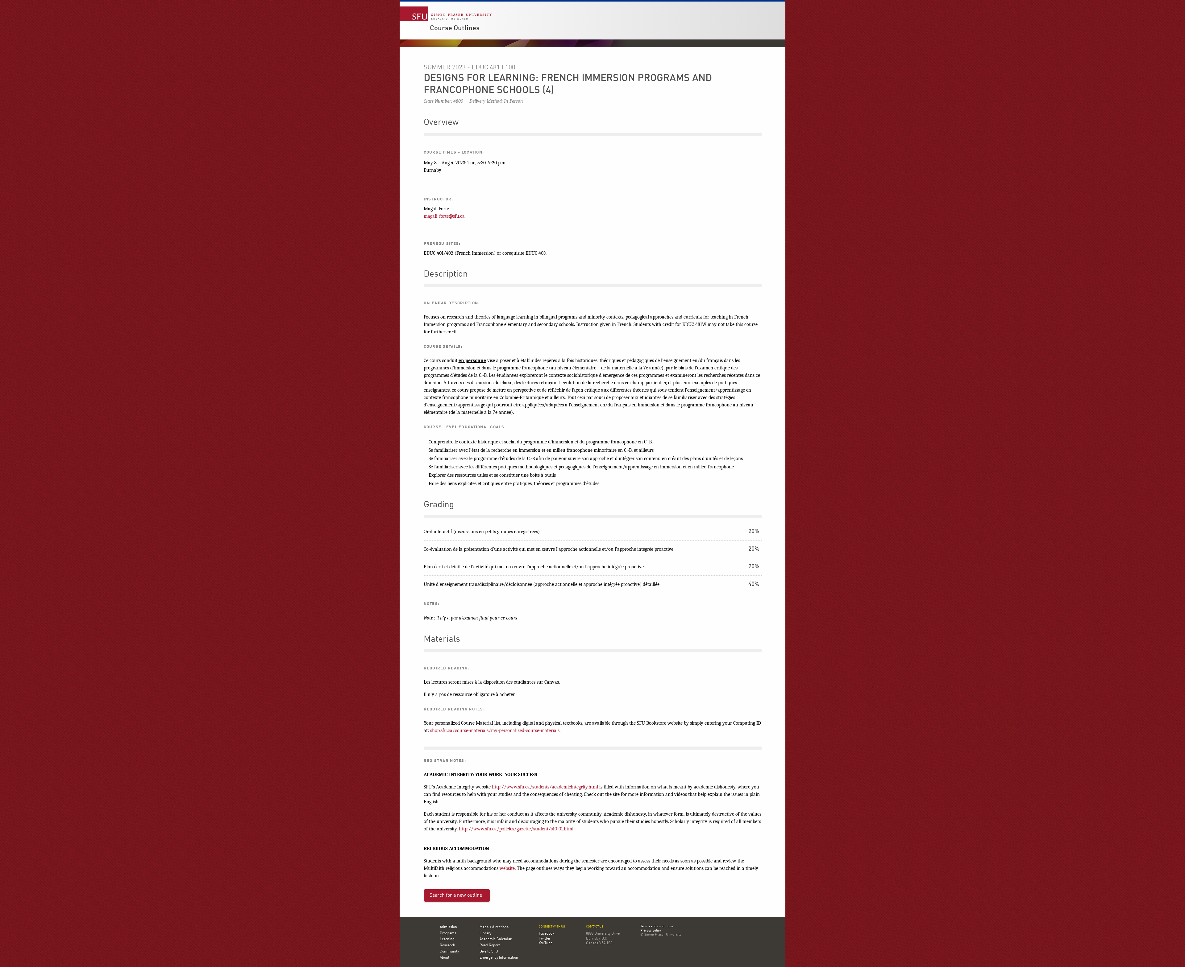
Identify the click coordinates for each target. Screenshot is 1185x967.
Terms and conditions (656, 926)
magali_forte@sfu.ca (444, 216)
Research (447, 945)
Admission (448, 927)
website (507, 868)
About (444, 958)
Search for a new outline (456, 895)
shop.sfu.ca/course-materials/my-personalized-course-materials (494, 730)
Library (485, 933)
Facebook (546, 934)
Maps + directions (494, 927)
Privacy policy (650, 930)
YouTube (545, 943)
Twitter (545, 938)
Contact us (594, 926)
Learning (447, 939)
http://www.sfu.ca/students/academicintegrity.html (545, 787)
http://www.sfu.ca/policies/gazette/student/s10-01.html (516, 829)
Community (449, 951)
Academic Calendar (496, 939)
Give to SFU (489, 951)
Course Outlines (455, 28)
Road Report (490, 945)
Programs (448, 933)
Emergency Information (499, 958)
